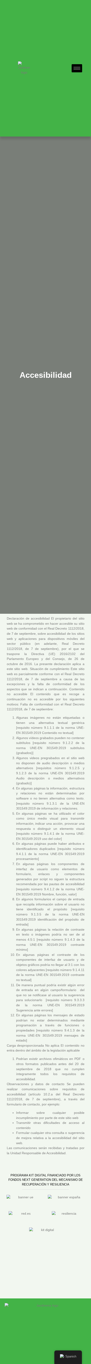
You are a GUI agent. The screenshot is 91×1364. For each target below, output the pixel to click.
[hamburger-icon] (77, 68)
